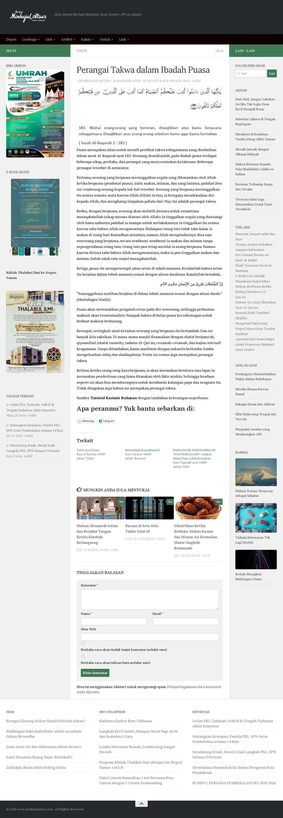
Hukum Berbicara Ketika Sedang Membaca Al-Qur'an (253, 291)
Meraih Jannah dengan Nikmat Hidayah (252, 151)
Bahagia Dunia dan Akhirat (255, 404)
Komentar (89, 585)
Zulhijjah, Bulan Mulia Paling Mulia (36, 767)
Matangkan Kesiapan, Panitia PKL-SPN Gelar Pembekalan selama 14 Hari (230, 739)
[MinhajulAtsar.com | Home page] (28, 17)
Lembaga (29, 39)
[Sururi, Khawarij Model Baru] (27, 251)
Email (157, 614)
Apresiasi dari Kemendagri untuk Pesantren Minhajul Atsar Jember (255, 344)
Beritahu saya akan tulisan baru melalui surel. (116, 663)
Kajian (86, 39)
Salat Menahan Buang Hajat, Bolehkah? (39, 756)
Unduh (105, 39)
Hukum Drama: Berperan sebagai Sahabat (254, 493)
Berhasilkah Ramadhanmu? (142, 450)
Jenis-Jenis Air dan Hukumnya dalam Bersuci (43, 746)
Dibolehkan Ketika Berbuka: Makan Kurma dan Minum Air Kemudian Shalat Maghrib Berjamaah (195, 536)
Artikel (66, 39)
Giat (49, 39)
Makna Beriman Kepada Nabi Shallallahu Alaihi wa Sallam (254, 169)
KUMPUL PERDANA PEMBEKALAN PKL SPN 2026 (234, 782)
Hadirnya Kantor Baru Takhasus (125, 720)
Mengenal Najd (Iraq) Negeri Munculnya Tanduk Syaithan (255, 328)
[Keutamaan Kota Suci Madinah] (40, 251)
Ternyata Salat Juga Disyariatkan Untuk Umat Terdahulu (253, 204)
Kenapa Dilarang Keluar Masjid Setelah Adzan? (45, 720)
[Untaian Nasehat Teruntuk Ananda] (34, 251)
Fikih (82, 50)
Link (122, 39)
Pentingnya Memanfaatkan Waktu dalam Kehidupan (255, 376)
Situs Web (88, 629)
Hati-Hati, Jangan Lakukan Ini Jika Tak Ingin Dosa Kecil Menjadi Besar (255, 104)
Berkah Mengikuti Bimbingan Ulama (248, 576)
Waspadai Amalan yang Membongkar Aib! (252, 431)
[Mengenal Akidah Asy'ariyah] (52, 251)
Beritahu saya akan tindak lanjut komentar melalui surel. (124, 650)
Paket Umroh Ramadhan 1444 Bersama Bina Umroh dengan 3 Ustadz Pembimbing (136, 780)
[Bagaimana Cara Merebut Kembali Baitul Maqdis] (15, 251)
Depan (11, 39)
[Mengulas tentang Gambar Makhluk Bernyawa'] (46, 251)
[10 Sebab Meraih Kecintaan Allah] (21, 251)
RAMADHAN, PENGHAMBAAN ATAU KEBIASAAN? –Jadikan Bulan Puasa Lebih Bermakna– (194, 454)
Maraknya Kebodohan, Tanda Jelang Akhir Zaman (255, 136)
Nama (86, 614)
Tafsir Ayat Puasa (88, 450)
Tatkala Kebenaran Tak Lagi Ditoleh (252, 540)
